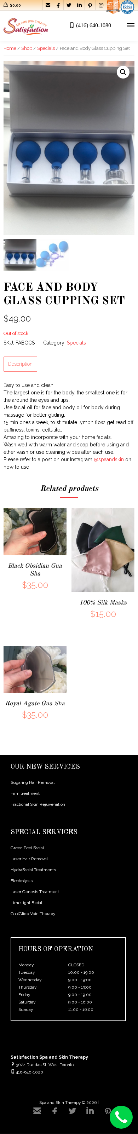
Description (20, 364)
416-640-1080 (29, 1072)
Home (10, 48)
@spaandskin (109, 459)
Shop (26, 48)
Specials (46, 48)
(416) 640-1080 (93, 25)
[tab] (20, 364)
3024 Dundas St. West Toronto (44, 1064)
